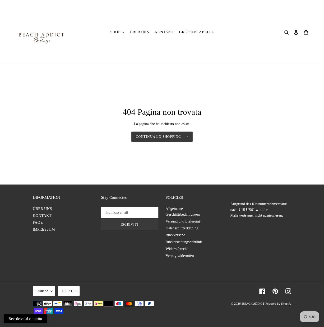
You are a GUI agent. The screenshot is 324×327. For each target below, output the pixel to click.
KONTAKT (42, 215)
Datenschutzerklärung (182, 228)
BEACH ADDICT (253, 303)
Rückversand (175, 235)
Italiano (42, 291)
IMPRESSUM (44, 229)
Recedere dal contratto (25, 319)
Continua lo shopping (158, 136)
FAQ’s (38, 222)
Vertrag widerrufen (180, 256)
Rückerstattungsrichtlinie (184, 242)
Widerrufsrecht (177, 249)
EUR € (67, 291)
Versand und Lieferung (183, 221)
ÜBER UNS (42, 209)
